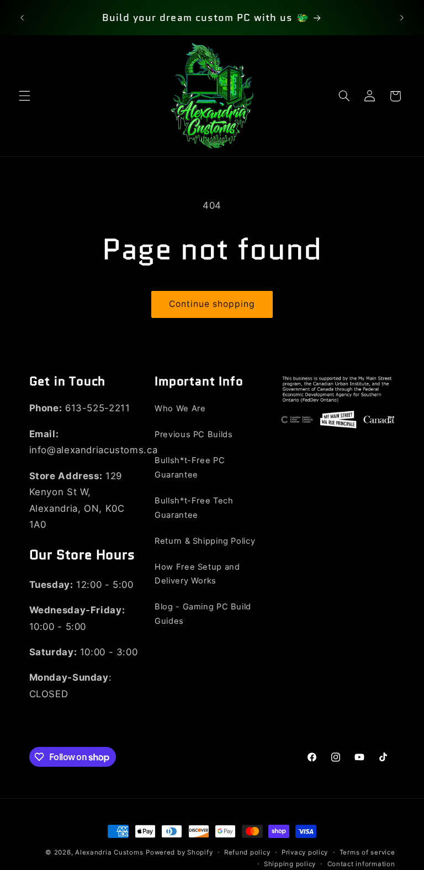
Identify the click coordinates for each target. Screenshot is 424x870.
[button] (24, 96)
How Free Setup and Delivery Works (197, 574)
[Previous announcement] (22, 18)
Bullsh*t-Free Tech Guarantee (194, 508)
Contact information (361, 864)
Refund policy (247, 852)
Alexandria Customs (109, 852)
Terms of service (367, 852)
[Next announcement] (402, 18)
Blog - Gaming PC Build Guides (203, 614)
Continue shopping (212, 304)
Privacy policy (305, 852)
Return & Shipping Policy (205, 541)
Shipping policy (290, 864)
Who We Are (180, 408)
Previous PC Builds (193, 434)
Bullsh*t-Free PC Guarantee (190, 467)
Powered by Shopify (179, 852)
